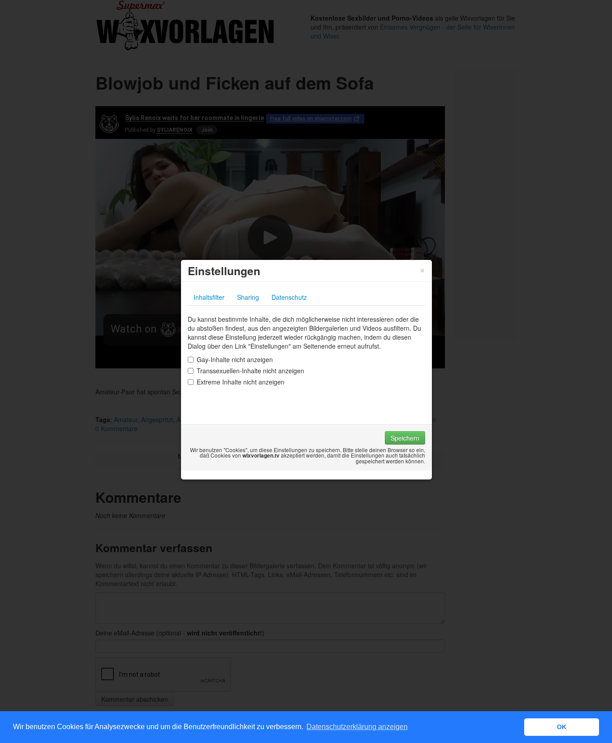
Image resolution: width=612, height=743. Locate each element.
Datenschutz (289, 297)
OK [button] (561, 726)
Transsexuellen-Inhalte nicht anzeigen (250, 370)
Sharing (248, 297)
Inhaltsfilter (209, 297)
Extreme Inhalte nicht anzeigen (240, 381)
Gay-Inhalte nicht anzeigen (235, 359)
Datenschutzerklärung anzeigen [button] (357, 726)
